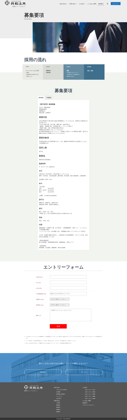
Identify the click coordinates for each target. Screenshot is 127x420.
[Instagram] (107, 3)
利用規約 (63, 343)
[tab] (41, 98)
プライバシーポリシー (55, 343)
